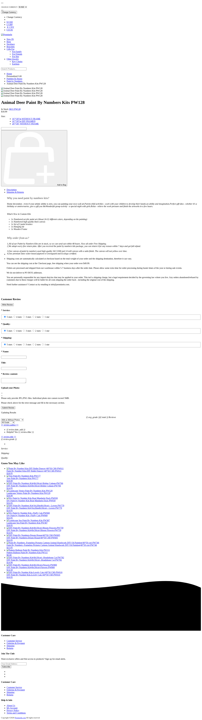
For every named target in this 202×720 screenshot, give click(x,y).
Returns (10, 648)
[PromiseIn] (6, 34)
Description (12, 190)
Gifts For (10, 49)
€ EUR (10, 30)
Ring (9, 42)
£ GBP (10, 24)
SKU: (14, 109)
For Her (15, 56)
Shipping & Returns (15, 192)
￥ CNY (10, 27)
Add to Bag (61, 185)
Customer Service (14, 641)
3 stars (28, 317)
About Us (11, 705)
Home (9, 74)
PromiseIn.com (20, 718)
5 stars (9, 317)
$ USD (10, 22)
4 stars (19, 317)
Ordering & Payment (16, 643)
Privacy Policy (13, 710)
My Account (12, 708)
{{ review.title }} (8, 437)
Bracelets (11, 46)
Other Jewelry (13, 59)
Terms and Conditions (16, 713)
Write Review (7, 305)
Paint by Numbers (15, 81)
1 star (47, 317)
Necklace (11, 44)
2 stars (38, 317)
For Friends (17, 54)
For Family (17, 51)
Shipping (10, 646)
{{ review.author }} (9, 425)
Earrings (15, 64)
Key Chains (17, 61)
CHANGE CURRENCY (9, 7)
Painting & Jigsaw (14, 78)
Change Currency (9, 12)
